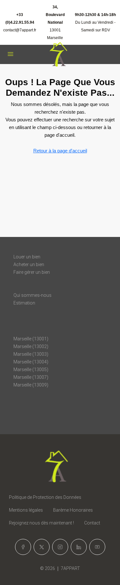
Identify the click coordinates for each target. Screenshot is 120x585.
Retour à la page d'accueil (60, 150)
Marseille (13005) (30, 369)
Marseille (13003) (30, 354)
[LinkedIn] (79, 547)
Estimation (24, 302)
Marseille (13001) (30, 338)
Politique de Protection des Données (45, 497)
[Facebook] (23, 547)
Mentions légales (26, 510)
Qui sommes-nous (32, 295)
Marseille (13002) (30, 346)
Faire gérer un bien (31, 272)
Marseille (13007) (30, 377)
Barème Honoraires (73, 510)
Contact (92, 522)
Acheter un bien (28, 264)
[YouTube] (97, 547)
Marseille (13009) (30, 384)
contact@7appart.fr (19, 30)
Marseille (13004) (30, 361)
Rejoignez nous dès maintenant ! (41, 522)
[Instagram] (60, 547)
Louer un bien (26, 256)
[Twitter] (42, 547)
